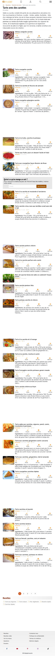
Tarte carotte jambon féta (24, 285)
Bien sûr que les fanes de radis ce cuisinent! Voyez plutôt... (33, 275)
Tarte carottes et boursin (24, 509)
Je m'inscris (41, 186)
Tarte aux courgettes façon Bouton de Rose (30, 163)
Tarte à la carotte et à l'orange (26, 339)
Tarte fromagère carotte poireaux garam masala (32, 370)
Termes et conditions (35, 638)
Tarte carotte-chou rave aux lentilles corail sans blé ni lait (33, 207)
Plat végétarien (34, 601)
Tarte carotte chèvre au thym (25, 386)
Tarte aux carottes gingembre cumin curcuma (31, 441)
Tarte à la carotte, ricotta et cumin (27, 354)
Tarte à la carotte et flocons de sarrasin (29, 86)
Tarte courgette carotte (23, 69)
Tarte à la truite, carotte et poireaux (28, 138)
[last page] (35, 593)
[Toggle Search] (40, 1)
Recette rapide (46, 601)
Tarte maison (23, 601)
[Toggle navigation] (51, 2)
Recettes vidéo (8, 636)
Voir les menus (8, 638)
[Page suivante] (31, 593)
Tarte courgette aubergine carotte (27, 100)
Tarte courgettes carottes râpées (27, 471)
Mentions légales (34, 641)
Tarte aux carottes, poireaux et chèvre (29, 555)
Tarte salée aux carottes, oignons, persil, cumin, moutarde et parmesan (32, 425)
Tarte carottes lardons (23, 524)
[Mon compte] (30, 1)
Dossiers (6, 643)
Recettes (6, 633)
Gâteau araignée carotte (23, 32)
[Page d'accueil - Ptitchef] (3, 5)
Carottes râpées (10, 604)
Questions (6, 641)
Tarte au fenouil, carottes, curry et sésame (30, 538)
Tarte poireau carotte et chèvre (26, 300)
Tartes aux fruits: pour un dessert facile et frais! (32, 153)
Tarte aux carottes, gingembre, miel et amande (32, 457)
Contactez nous (33, 633)
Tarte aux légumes (10, 601)
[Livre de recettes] (21, 1)
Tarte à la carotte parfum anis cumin (28, 260)
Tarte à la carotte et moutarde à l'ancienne (30, 191)
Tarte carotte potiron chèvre (25, 246)
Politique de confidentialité (36, 636)
